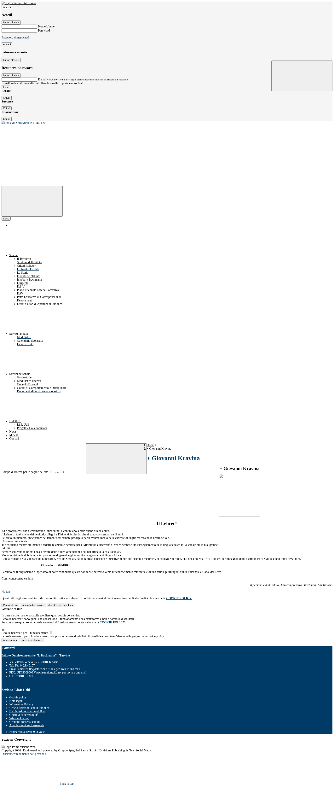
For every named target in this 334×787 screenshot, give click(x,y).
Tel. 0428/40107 (25, 665)
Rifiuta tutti (32, 605)
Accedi (7, 7)
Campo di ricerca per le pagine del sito (25, 472)
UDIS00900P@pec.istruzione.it (51, 672)
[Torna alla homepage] (24, 122)
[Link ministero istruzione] (19, 3)
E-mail (42, 79)
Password (44, 30)
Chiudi (6, 97)
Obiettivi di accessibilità (23, 714)
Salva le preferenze (31, 640)
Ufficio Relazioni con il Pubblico (29, 707)
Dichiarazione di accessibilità (27, 711)
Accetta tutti (60, 605)
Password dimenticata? (15, 37)
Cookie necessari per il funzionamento (25, 632)
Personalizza (10, 605)
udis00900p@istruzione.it (49, 669)
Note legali (16, 700)
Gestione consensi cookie (24, 721)
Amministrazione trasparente (26, 725)
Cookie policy (17, 697)
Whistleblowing (19, 718)
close (6, 218)
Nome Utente (46, 26)
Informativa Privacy (21, 704)
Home (150, 445)
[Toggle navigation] (32, 201)
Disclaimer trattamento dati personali (24, 753)
